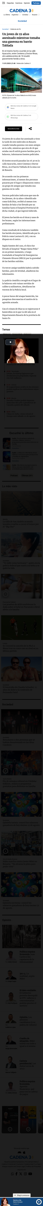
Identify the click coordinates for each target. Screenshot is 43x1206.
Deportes (10, 3)
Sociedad (5, 29)
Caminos (18, 3)
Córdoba (25, 15)
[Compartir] (30, 129)
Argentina (15, 15)
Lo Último (7, 15)
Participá (36, 3)
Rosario (34, 15)
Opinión (27, 3)
